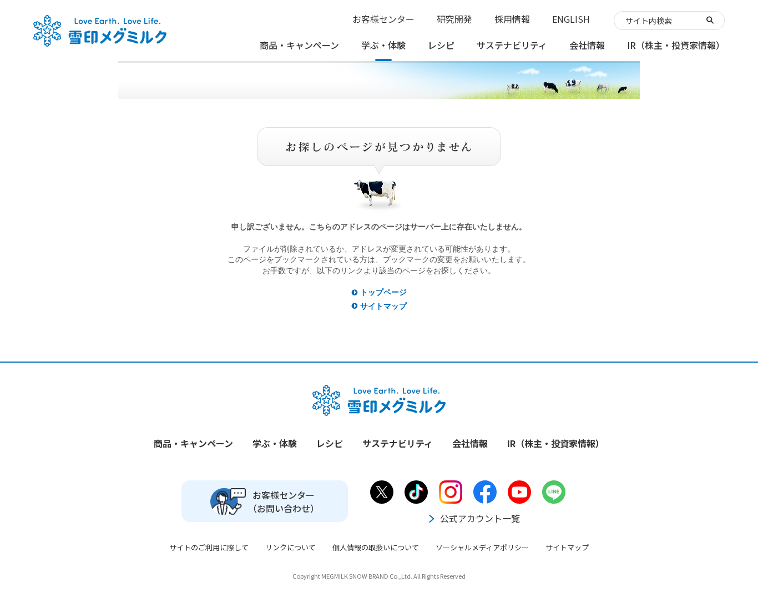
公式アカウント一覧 (480, 518)
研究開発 (454, 19)
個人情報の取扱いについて (375, 547)
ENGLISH (571, 19)
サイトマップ (383, 306)
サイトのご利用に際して (209, 547)
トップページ (383, 292)
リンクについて (290, 547)
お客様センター (383, 19)
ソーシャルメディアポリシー (482, 547)
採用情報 (512, 19)
